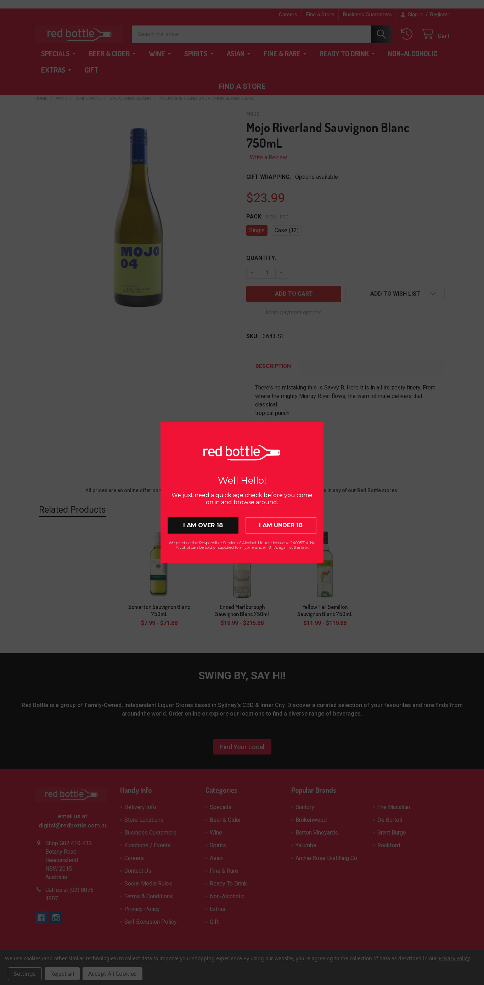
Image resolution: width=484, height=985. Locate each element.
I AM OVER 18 (203, 525)
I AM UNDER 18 (281, 525)
